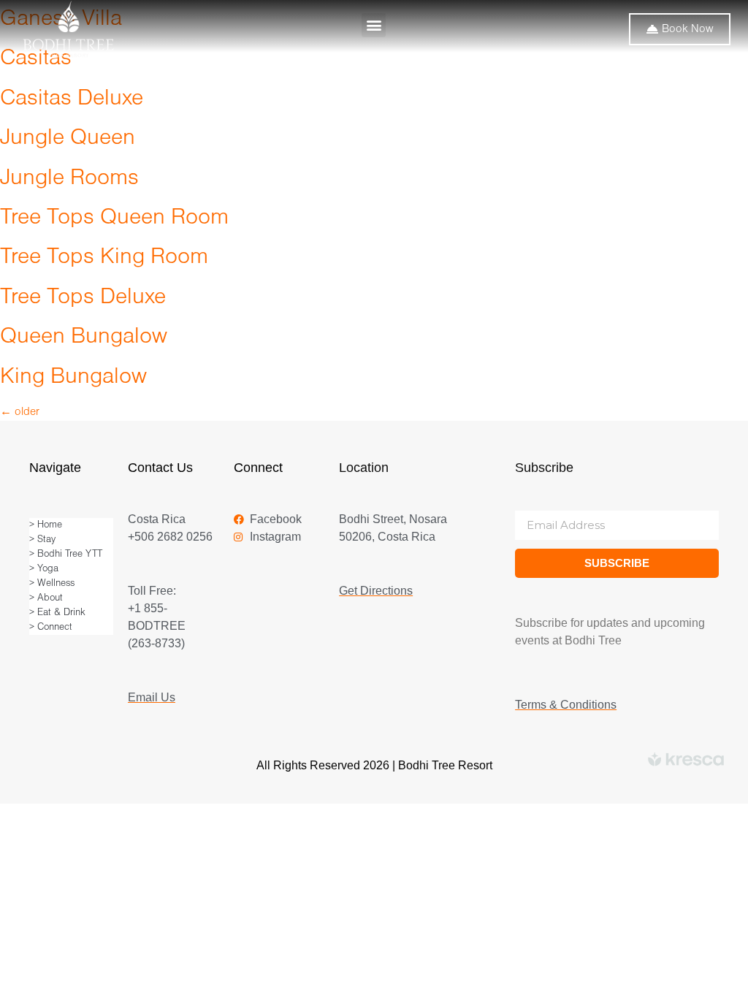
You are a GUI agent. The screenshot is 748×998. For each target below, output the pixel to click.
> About (46, 598)
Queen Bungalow (83, 337)
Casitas (36, 59)
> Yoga (43, 569)
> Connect (50, 627)
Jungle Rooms (69, 178)
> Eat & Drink (57, 613)
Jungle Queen (67, 138)
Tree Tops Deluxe (83, 298)
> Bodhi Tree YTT (65, 554)
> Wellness (52, 583)
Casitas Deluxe (71, 99)
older (19, 412)
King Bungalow (73, 377)
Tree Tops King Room (104, 257)
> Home (45, 525)
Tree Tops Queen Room (114, 218)
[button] (374, 25)
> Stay (42, 540)
